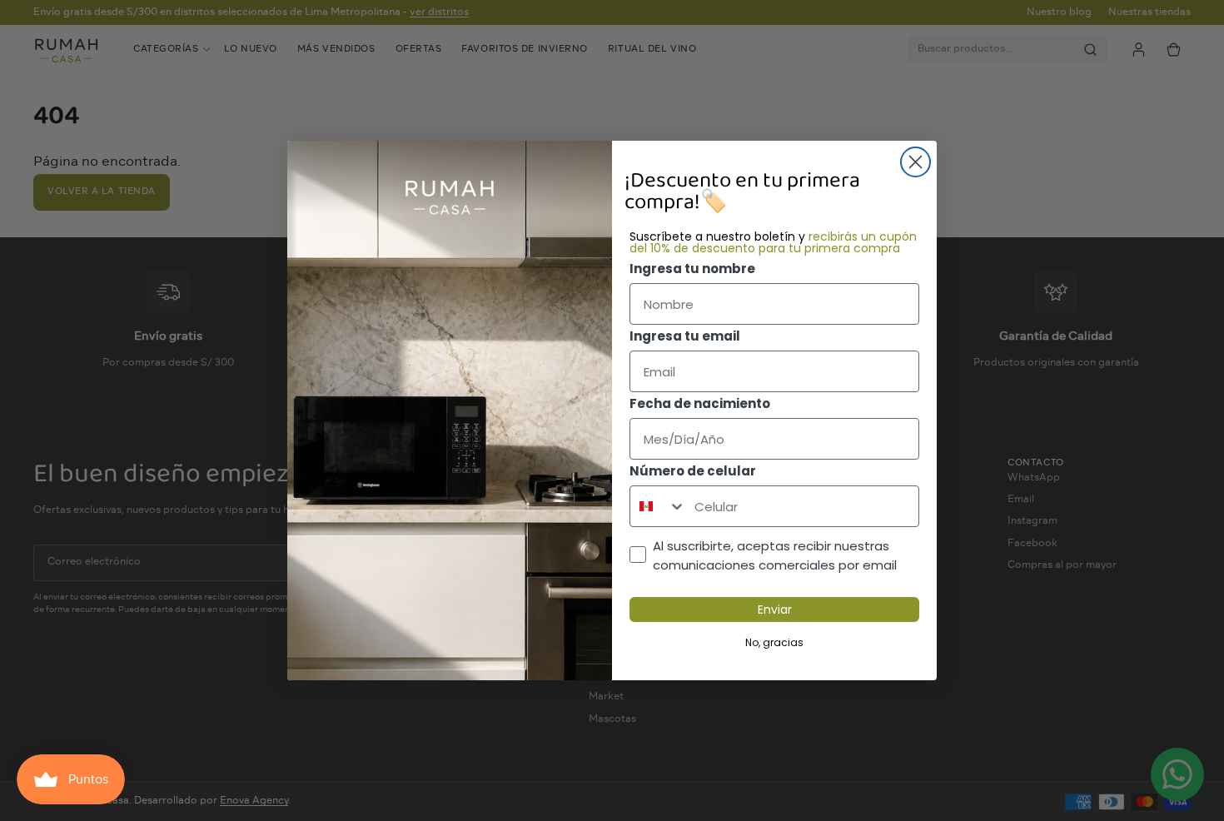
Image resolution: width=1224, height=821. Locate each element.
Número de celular (692, 471)
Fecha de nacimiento (699, 403)
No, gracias (774, 642)
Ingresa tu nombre (692, 268)
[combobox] (658, 506)
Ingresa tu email (684, 336)
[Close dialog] (915, 162)
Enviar (775, 609)
